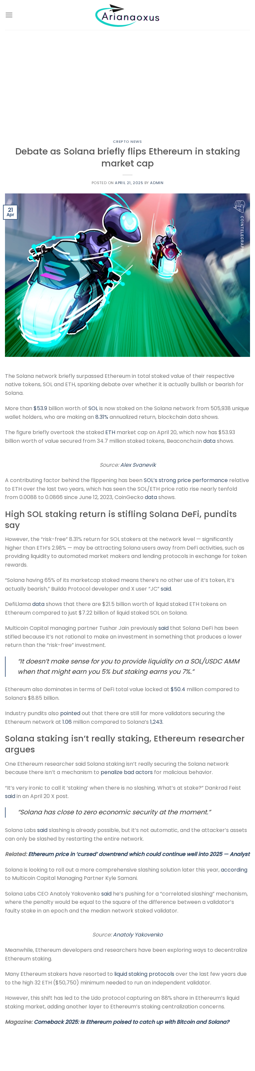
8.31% (101, 417)
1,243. (156, 722)
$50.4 (178, 689)
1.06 (67, 722)
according (234, 870)
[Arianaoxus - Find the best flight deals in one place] (127, 15)
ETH (110, 432)
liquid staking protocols (144, 974)
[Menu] (9, 15)
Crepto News (127, 141)
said (163, 628)
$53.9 (40, 408)
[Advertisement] (127, 80)
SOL (93, 408)
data (209, 441)
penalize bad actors (127, 772)
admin (156, 182)
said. (166, 589)
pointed (70, 713)
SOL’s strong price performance (186, 480)
